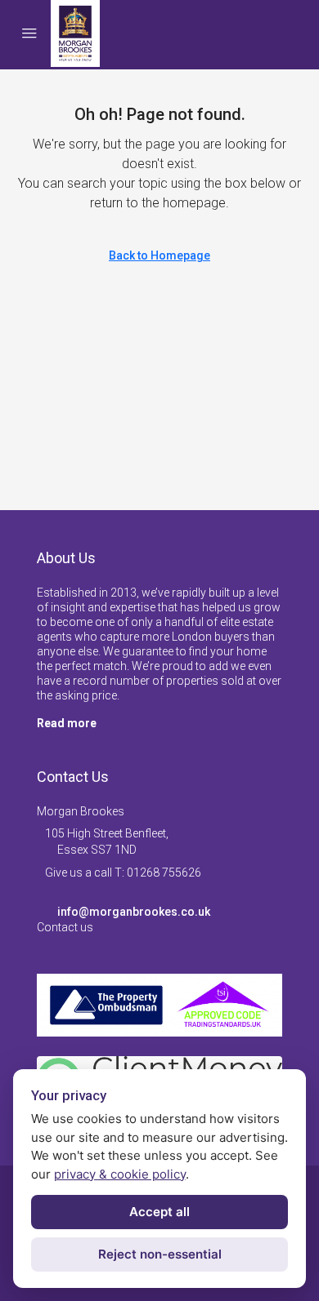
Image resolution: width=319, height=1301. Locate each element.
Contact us (65, 927)
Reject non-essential (160, 1254)
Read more (67, 723)
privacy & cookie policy (120, 1174)
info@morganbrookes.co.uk (133, 911)
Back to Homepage (159, 255)
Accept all (159, 1211)
